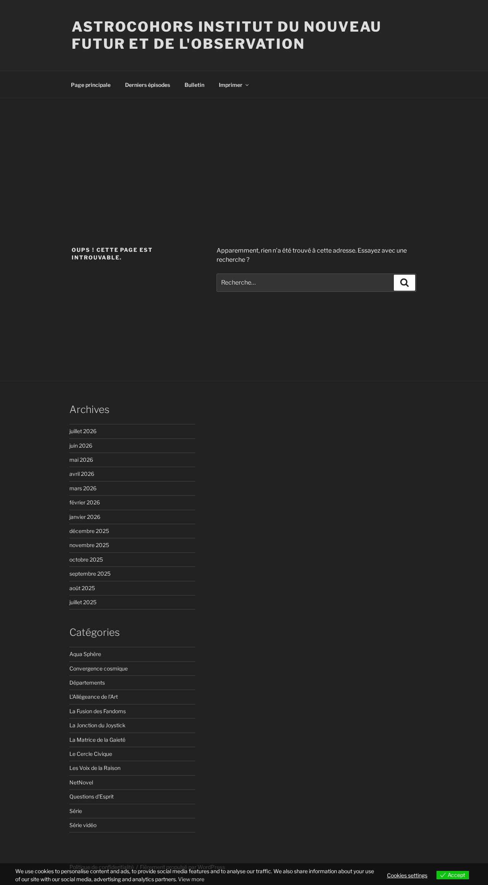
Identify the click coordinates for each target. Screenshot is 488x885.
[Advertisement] (244, 155)
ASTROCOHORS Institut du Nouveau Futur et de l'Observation (227, 35)
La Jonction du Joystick (97, 725)
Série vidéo (82, 825)
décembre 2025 (89, 531)
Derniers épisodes (147, 85)
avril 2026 (81, 474)
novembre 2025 (89, 545)
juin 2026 (80, 445)
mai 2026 (81, 459)
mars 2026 (82, 488)
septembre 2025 (90, 573)
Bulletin (194, 85)
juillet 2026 (82, 431)
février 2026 (84, 502)
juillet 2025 (82, 602)
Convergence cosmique (98, 668)
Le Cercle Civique (90, 754)
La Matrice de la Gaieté (97, 739)
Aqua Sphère (85, 654)
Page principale (91, 85)
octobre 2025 (86, 559)
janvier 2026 (84, 517)
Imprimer (230, 85)
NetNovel (81, 782)
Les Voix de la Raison (94, 768)
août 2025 (82, 588)
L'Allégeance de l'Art (93, 696)
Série (75, 811)
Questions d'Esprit (91, 796)
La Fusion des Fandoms (97, 711)
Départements (87, 682)
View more (191, 879)
